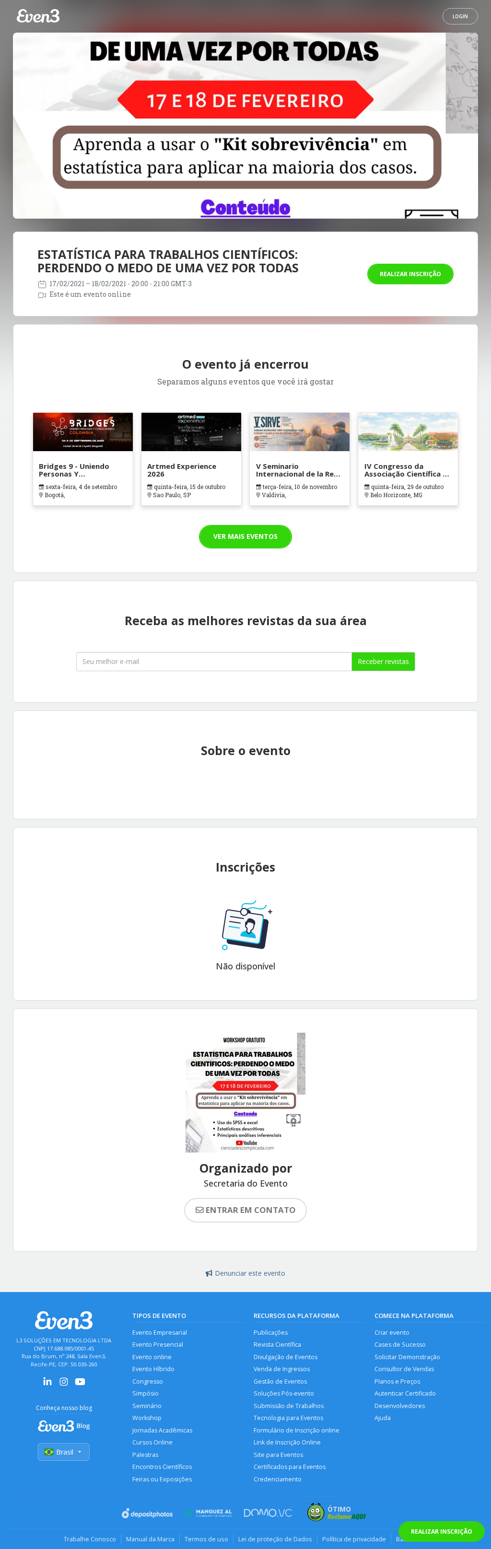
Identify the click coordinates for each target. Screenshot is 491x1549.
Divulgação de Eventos (285, 1357)
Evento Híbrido (153, 1369)
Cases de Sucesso (400, 1344)
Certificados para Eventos (290, 1467)
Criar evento (391, 1332)
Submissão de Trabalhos (289, 1406)
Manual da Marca (150, 1539)
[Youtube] (80, 1384)
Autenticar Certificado (405, 1393)
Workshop (147, 1418)
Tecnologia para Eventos (288, 1418)
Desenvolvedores (399, 1406)
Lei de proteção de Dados (275, 1539)
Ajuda (382, 1418)
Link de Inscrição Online (287, 1442)
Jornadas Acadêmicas (162, 1430)
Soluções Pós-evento (284, 1393)
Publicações (271, 1332)
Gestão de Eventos (280, 1381)
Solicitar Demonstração (407, 1357)
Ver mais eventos (245, 536)
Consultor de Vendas (404, 1369)
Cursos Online (152, 1442)
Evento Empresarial (159, 1332)
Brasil (64, 1451)
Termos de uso (206, 1539)
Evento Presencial (157, 1344)
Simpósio (145, 1393)
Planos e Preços (397, 1381)
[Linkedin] (47, 1384)
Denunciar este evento (250, 1273)
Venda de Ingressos (282, 1369)
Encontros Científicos (162, 1467)
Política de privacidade (354, 1539)
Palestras (145, 1455)
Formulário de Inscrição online (296, 1430)
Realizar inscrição (410, 274)
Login (460, 16)
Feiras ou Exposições (162, 1479)
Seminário (147, 1406)
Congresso (147, 1381)
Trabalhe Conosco (90, 1539)
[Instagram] (64, 1384)
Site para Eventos (278, 1455)
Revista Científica (277, 1344)
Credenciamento (278, 1479)
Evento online (152, 1357)
